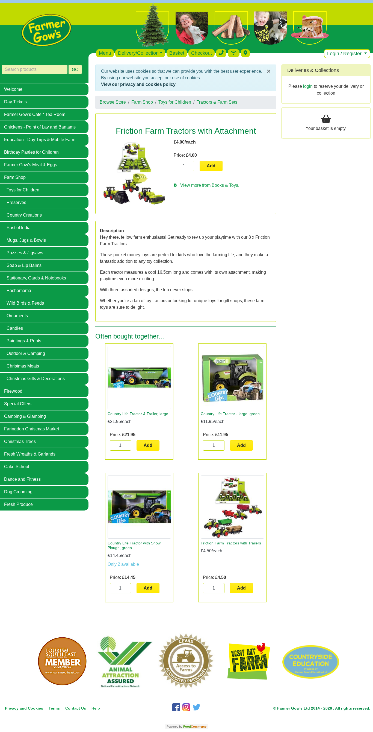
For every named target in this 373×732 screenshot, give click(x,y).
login (308, 86)
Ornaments (17, 315)
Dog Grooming (18, 491)
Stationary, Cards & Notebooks (36, 278)
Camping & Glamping (25, 416)
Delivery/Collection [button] (138, 53)
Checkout (201, 53)
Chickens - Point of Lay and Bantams (40, 127)
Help (95, 708)
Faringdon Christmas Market (31, 429)
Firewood (13, 391)
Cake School (16, 466)
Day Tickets (15, 102)
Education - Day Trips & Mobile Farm (39, 139)
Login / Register (345, 53)
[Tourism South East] (62, 661)
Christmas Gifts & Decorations (36, 378)
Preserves (16, 202)
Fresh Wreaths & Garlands (29, 454)
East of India (19, 227)
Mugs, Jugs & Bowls (26, 240)
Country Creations (24, 215)
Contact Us (75, 708)
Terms (54, 708)
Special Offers (17, 403)
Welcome (13, 89)
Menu (105, 53)
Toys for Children (23, 190)
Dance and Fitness (22, 479)
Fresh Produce (18, 504)
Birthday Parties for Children (31, 152)
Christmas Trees (20, 441)
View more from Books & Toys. (208, 185)
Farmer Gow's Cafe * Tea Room (34, 114)
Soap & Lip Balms (24, 265)
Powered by (186, 726)
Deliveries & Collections (313, 70)
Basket (176, 53)
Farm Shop (15, 177)
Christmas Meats (23, 366)
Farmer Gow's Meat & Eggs (30, 164)
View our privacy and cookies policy (138, 84)
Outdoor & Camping (26, 353)
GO (75, 69)
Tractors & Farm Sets (217, 102)
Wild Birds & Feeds (25, 303)
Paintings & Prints (24, 341)
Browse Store (113, 102)
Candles (15, 328)
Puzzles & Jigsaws (25, 252)
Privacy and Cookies (24, 708)
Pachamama (19, 290)
